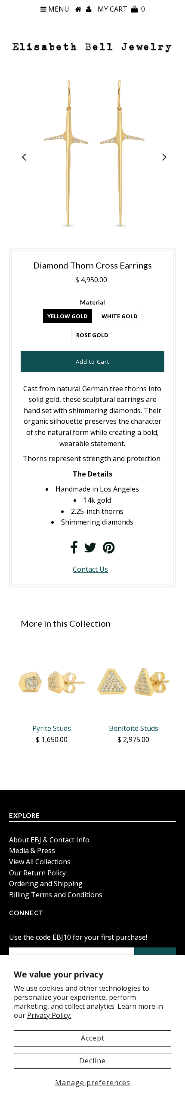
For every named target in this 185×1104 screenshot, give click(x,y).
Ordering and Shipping (46, 883)
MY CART (121, 9)
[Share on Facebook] (74, 550)
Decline (92, 1060)
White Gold (120, 316)
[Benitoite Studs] (133, 681)
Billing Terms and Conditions (55, 894)
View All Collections (40, 861)
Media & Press (32, 850)
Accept (93, 1038)
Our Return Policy (37, 873)
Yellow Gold (67, 316)
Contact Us (90, 569)
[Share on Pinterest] (108, 550)
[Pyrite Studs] (51, 681)
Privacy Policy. (49, 1015)
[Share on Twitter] (90, 550)
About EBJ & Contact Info (49, 840)
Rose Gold (92, 335)
